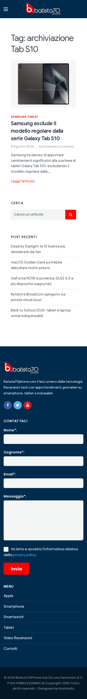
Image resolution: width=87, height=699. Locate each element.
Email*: (10, 474)
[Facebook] (8, 405)
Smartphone (14, 606)
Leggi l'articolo (23, 181)
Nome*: (10, 430)
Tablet (9, 627)
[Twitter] (18, 405)
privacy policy (24, 554)
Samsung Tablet (24, 117)
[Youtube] (27, 405)
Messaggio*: (15, 496)
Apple (8, 596)
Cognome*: (14, 452)
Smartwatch (14, 617)
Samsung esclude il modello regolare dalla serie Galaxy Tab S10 (37, 131)
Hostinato (66, 688)
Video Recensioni (18, 638)
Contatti (10, 648)
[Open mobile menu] (6, 9)
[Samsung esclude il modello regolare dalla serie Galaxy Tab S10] (43, 83)
